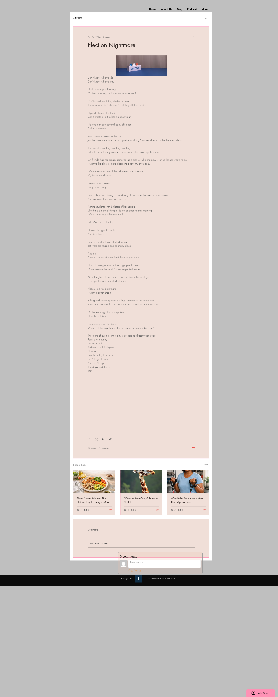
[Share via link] (110, 439)
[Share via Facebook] (89, 439)
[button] (167, 9)
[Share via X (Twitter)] (96, 439)
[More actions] (193, 37)
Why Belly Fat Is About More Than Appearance (187, 500)
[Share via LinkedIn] (103, 439)
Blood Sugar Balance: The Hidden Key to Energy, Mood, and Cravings (94, 500)
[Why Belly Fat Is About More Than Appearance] (188, 481)
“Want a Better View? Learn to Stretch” (141, 500)
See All (206, 464)
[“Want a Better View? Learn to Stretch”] (141, 481)
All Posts (77, 18)
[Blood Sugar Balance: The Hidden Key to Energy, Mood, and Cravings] (94, 481)
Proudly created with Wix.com (161, 579)
